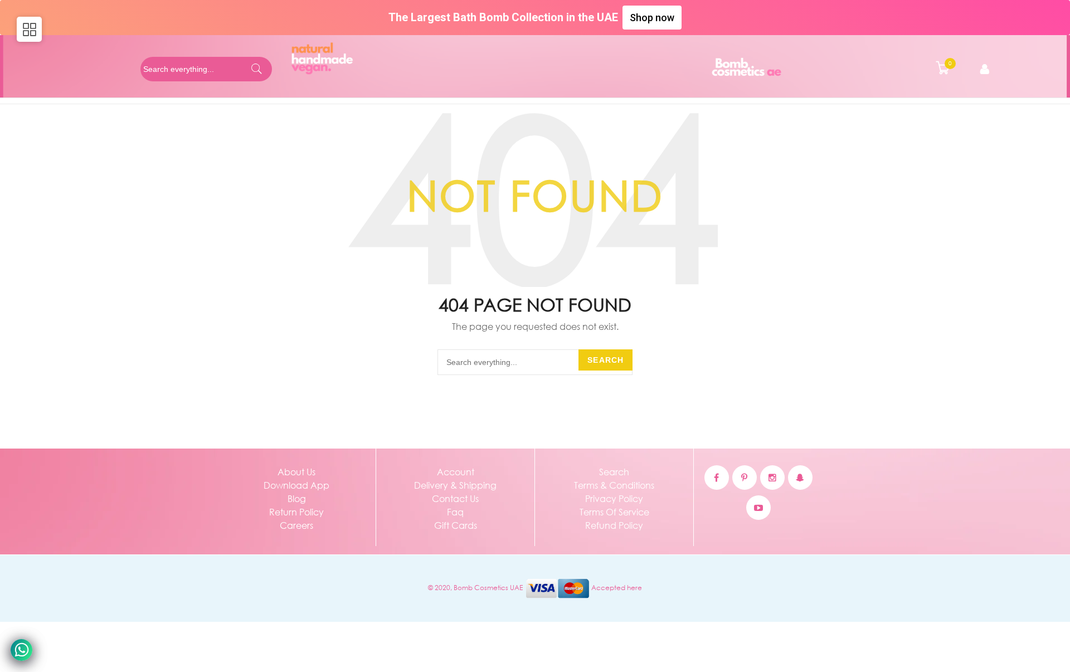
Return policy (296, 512)
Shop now (652, 17)
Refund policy (614, 525)
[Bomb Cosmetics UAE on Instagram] (772, 477)
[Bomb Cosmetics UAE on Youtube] (758, 507)
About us (296, 472)
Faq (455, 512)
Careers (296, 525)
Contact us (455, 498)
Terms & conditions (614, 485)
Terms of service (614, 512)
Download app (296, 485)
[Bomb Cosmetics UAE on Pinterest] (744, 477)
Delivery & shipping (455, 485)
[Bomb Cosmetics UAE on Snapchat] (800, 477)
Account (455, 472)
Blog (297, 498)
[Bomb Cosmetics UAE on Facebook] (716, 477)
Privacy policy (614, 498)
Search (605, 360)
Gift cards (455, 525)
